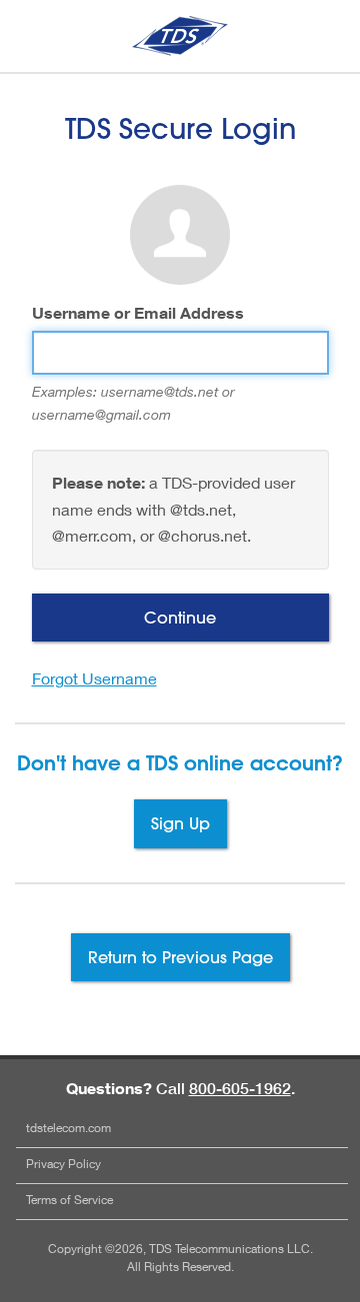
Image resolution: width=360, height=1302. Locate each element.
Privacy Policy (63, 1163)
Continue (180, 617)
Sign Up (180, 822)
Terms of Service (69, 1199)
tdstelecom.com (68, 1127)
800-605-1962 (240, 1088)
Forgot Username (94, 677)
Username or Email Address (138, 313)
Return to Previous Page (180, 956)
